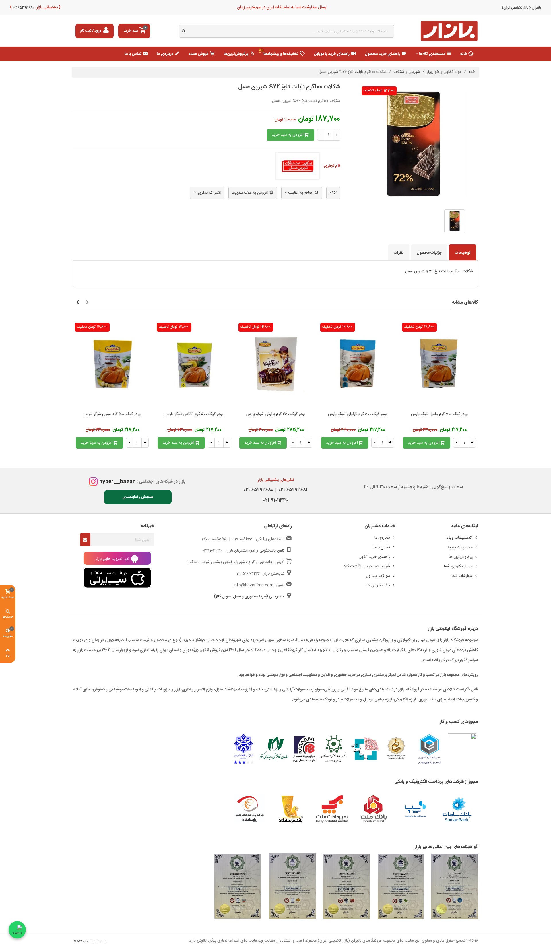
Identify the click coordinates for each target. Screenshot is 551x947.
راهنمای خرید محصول (382, 54)
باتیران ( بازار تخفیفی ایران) (521, 8)
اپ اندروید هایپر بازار (113, 559)
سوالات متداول (378, 576)
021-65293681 (291, 490)
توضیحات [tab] (462, 252)
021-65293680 (258, 490)
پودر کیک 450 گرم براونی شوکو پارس (275, 414)
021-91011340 (275, 500)
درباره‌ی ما (165, 54)
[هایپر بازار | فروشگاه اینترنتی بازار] (449, 31)
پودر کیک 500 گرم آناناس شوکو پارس (194, 414)
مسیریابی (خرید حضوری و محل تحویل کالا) (249, 596)
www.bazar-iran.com (90, 941)
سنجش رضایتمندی (137, 497)
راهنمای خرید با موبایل (332, 54)
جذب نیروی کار (378, 585)
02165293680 (23, 7)
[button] (87, 302)
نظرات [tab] (398, 252)
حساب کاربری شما (458, 566)
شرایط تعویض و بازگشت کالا (367, 566)
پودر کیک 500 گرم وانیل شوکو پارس (439, 414)
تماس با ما (133, 54)
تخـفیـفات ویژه (460, 537)
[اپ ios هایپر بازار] (117, 578)
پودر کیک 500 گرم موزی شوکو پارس (112, 414)
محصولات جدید (460, 547)
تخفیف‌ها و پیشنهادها (278, 52)
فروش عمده (198, 54)
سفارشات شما (462, 576)
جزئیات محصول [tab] (429, 252)
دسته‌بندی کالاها (432, 54)
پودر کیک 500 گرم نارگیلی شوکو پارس (357, 414)
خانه (463, 54)
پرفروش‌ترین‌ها (236, 54)
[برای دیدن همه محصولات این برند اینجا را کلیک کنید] (298, 166)
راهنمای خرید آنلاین (374, 557)
